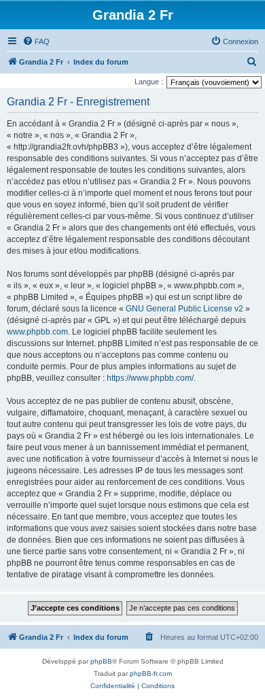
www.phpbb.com (37, 332)
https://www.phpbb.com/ (150, 378)
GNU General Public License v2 (184, 308)
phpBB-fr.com (151, 673)
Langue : (149, 82)
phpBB (101, 661)
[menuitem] (36, 41)
